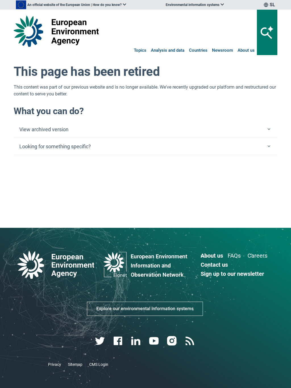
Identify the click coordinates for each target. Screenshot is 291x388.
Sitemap (75, 364)
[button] (145, 129)
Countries (198, 50)
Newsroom (222, 50)
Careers (257, 255)
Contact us (214, 264)
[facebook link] (118, 341)
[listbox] (71, 5)
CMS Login (98, 364)
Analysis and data (167, 50)
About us (246, 50)
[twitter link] (100, 341)
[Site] (56, 31)
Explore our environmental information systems (145, 308)
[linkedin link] (136, 341)
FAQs (234, 255)
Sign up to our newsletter (232, 273)
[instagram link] (172, 341)
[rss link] (190, 341)
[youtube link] (154, 341)
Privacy (54, 364)
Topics (140, 50)
